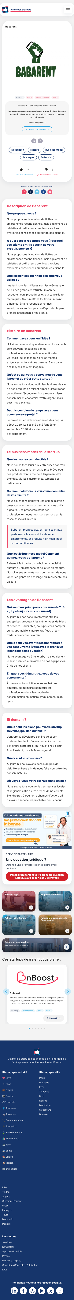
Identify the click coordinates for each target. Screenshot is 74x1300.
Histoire (34, 149)
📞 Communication (12, 1120)
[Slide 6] (44, 1028)
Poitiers (6, 1223)
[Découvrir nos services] (66, 947)
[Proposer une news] (67, 907)
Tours (5, 1214)
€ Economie (8, 1102)
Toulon (5, 1192)
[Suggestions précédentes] (6, 991)
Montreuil (7, 1219)
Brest (5, 1205)
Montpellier (45, 1105)
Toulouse (44, 1091)
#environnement (42, 97)
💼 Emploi (7, 1090)
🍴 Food (6, 1084)
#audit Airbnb (28, 1011)
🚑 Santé (7, 1150)
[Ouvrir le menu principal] (68, 9)
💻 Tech (6, 1144)
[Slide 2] (32, 1028)
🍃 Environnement (12, 1132)
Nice (41, 1096)
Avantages (28, 157)
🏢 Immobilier (9, 1168)
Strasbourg (45, 1109)
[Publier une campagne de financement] (67, 931)
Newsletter (8, 1246)
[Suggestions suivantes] (68, 991)
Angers (6, 1196)
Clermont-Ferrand (12, 1201)
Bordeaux (44, 1114)
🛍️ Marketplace (10, 1138)
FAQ (4, 1269)
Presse (6, 1256)
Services (7, 1242)
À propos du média (12, 1251)
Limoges (6, 1210)
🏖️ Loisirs (7, 1156)
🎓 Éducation (9, 1126)
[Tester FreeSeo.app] (31, 907)
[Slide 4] (38, 1028)
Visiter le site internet (36, 129)
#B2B (29, 97)
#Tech (55, 97)
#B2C (48, 1011)
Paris (42, 1077)
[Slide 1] (29, 1028)
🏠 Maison (7, 1162)
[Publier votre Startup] (31, 931)
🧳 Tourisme (9, 1108)
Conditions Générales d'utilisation (20, 1265)
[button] (21, 169)
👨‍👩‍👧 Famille (7, 1096)
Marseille (44, 1082)
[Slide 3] (35, 1028)
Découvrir (52, 1018)
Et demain (46, 157)
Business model (54, 149)
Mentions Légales (11, 1260)
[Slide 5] (41, 1028)
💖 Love (6, 1077)
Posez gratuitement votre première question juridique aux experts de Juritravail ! (37, 876)
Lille (4, 1187)
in (34, 140)
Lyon (41, 1087)
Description (17, 149)
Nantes (43, 1100)
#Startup (19, 97)
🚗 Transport (9, 1114)
